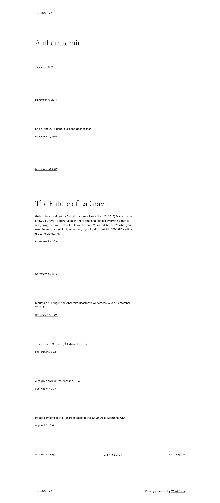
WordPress (178, 491)
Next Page (177, 454)
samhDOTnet (43, 13)
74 (120, 454)
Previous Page (45, 454)
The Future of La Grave (71, 203)
